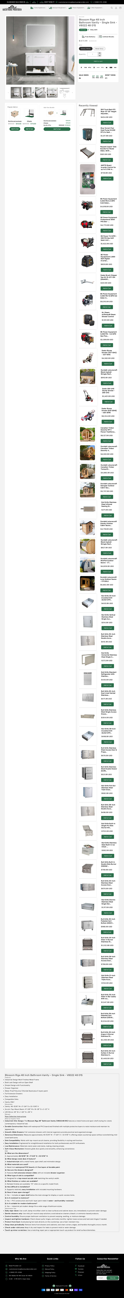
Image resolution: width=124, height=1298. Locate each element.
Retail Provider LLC (15, 1266)
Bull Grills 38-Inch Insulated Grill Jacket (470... (108, 731)
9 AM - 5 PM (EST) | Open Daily (19, 1279)
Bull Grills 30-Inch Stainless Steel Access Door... (108, 883)
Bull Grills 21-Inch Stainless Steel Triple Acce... (108, 977)
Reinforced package (15, 121)
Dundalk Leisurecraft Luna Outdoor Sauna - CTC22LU (108, 579)
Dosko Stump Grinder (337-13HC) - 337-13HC (109, 353)
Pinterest (81, 1272)
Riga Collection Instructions (15, 1116)
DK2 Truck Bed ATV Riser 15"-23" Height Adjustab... (108, 111)
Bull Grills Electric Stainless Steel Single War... (108, 902)
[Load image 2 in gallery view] (28, 92)
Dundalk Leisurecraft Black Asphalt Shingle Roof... (109, 372)
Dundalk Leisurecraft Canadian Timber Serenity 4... (109, 448)
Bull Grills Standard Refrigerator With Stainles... (108, 674)
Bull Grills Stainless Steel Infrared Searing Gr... (108, 504)
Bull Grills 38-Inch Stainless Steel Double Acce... (108, 807)
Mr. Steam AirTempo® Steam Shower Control (109, 314)
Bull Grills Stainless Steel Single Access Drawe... (108, 712)
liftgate (29, 121)
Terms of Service (50, 1276)
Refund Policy (49, 1269)
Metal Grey (99, 49)
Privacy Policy (49, 1266)
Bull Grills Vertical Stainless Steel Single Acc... (108, 617)
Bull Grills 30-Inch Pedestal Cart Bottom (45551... (108, 921)
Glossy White (85, 49)
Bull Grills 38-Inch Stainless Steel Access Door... (108, 959)
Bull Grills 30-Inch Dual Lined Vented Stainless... (108, 693)
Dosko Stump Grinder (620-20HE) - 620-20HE (109, 411)
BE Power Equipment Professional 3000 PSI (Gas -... (109, 219)
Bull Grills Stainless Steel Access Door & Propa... (109, 750)
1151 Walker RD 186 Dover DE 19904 (20, 1275)
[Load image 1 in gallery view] (16, 92)
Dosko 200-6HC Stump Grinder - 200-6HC (108, 391)
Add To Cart (14, 129)
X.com (80, 1275)
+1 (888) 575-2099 (100, 2)
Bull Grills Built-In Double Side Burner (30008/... (108, 864)
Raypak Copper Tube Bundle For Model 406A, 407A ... (108, 149)
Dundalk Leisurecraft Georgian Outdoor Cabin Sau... (109, 486)
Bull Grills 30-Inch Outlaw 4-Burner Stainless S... (108, 1053)
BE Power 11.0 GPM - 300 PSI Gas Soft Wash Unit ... (109, 238)
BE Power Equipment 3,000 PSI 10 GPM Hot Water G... (108, 296)
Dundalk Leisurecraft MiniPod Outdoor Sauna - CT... (109, 561)
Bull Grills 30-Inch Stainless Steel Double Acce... (108, 636)
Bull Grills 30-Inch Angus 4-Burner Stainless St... (108, 1034)
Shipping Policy (50, 1272)
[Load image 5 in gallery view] (64, 92)
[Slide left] (8, 92)
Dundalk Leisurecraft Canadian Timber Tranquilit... (109, 467)
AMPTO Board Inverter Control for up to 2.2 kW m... (108, 167)
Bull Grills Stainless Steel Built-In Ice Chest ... (109, 845)
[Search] (112, 8)
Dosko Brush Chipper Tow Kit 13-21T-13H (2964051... (109, 277)
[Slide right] (72, 92)
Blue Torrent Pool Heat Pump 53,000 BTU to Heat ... (108, 130)
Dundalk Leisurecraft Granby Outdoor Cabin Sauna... (108, 523)
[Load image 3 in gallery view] (40, 92)
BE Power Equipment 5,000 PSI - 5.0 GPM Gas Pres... (108, 334)
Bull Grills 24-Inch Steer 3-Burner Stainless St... (108, 940)
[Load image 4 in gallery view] (52, 92)
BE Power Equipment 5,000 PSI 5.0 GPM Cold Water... (108, 201)
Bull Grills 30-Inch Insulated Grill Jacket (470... (108, 598)
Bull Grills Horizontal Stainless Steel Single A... (109, 655)
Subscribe (112, 1278)
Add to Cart (107, 122)
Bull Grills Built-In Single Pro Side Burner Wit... (108, 826)
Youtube (81, 1269)
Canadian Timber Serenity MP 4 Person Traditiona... (108, 430)
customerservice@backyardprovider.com (73, 2)
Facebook (81, 1266)
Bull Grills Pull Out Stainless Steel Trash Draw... (108, 788)
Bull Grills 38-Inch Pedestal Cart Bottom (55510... (108, 1016)
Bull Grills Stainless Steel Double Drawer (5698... (109, 769)
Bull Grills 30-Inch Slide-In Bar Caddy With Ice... (108, 997)
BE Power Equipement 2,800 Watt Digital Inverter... (108, 258)
